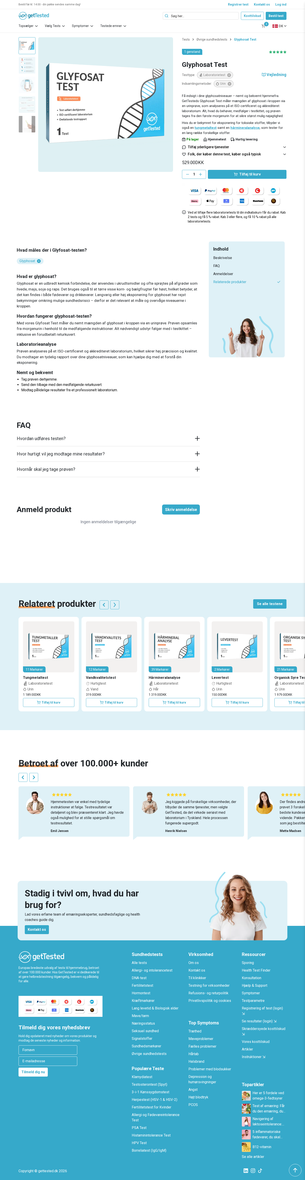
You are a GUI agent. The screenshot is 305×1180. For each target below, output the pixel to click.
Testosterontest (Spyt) (149, 1084)
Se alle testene (270, 604)
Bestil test (276, 16)
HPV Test (139, 1143)
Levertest (220, 677)
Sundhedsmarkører (146, 1046)
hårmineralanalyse (245, 128)
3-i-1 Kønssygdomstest (150, 1092)
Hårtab (193, 1054)
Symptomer (80, 26)
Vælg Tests (53, 26)
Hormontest (141, 993)
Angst (193, 1089)
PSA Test (139, 1128)
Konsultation (251, 978)
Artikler (247, 1049)
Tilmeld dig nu (33, 1072)
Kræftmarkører (143, 1001)
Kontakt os (262, 4)
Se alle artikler (253, 1157)
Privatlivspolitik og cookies (209, 1001)
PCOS (193, 1105)
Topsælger (26, 26)
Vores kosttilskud (255, 1042)
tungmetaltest (206, 128)
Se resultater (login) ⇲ (259, 1021)
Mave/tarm (140, 1016)
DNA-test (139, 978)
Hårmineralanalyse (164, 677)
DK (281, 26)
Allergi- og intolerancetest (152, 970)
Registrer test (238, 4)
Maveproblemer (200, 1039)
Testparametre (253, 1001)
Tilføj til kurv (51, 702)
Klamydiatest (142, 1077)
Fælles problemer (202, 1046)
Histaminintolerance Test (151, 1135)
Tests (186, 39)
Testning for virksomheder (209, 985)
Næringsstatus (143, 1023)
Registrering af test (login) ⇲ (262, 1011)
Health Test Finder (256, 970)
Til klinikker (197, 978)
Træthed (194, 1031)
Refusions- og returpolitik (208, 993)
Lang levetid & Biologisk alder (155, 1008)
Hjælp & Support (254, 985)
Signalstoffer (142, 1038)
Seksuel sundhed (145, 1031)
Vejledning (276, 74)
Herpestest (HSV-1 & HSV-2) (154, 1100)
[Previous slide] (104, 604)
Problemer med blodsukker (209, 1069)
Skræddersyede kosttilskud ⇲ (263, 1031)
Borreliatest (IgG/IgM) (149, 1150)
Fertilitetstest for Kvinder (151, 1107)
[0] (263, 26)
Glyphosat (27, 261)
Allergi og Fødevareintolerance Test (156, 1117)
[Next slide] (114, 604)
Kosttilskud (252, 16)
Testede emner (111, 26)
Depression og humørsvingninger (202, 1079)
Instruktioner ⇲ (253, 1057)
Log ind (280, 4)
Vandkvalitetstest (101, 677)
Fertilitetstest (142, 985)
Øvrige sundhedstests (211, 39)
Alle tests (139, 963)
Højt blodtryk (198, 1097)
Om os (193, 963)
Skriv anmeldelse (181, 509)
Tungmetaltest (35, 677)
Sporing (248, 963)
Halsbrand (196, 1061)
